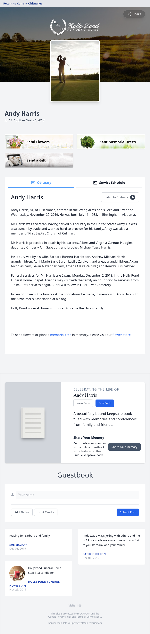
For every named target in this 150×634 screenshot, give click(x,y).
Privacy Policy (64, 616)
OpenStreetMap (79, 623)
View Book (83, 403)
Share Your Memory (124, 447)
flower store (121, 335)
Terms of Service (86, 616)
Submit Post (128, 512)
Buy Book (105, 403)
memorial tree (60, 335)
